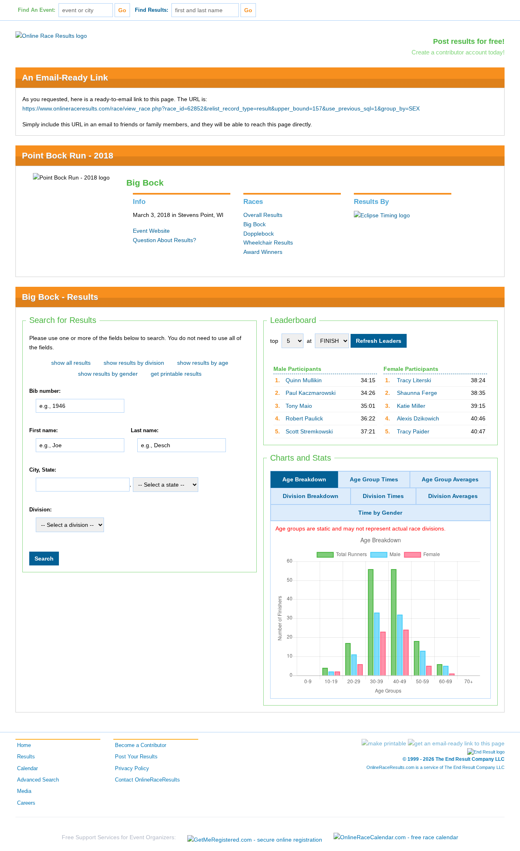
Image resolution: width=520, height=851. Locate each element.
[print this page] (384, 743)
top (274, 341)
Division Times (383, 496)
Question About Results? (164, 240)
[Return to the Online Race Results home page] (51, 35)
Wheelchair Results (268, 242)
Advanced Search (38, 780)
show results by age (202, 362)
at (309, 341)
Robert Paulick (304, 418)
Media (24, 791)
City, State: (42, 470)
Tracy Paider (413, 431)
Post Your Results (136, 757)
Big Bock (254, 224)
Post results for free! (469, 41)
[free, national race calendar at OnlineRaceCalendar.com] (396, 837)
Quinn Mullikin (304, 380)
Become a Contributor (140, 745)
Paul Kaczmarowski (311, 393)
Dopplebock (258, 233)
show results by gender (108, 373)
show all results (71, 362)
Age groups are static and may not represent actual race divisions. (360, 528)
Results (26, 757)
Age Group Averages (450, 479)
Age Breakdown (304, 479)
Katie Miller (411, 406)
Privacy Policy (132, 768)
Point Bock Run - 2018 (67, 155)
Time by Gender (380, 512)
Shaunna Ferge (417, 393)
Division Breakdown (310, 496)
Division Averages (453, 496)
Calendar (27, 768)
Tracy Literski (414, 380)
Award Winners (262, 252)
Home (24, 745)
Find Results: (151, 10)
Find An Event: (36, 10)
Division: (40, 510)
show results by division (134, 362)
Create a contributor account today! (458, 52)
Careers (26, 803)
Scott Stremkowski (309, 431)
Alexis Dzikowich (418, 418)
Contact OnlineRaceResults (147, 780)
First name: (43, 430)
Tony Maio (299, 406)
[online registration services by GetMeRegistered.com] (254, 837)
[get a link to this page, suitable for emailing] (456, 743)
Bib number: (45, 391)
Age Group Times (374, 479)
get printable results (176, 373)
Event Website (151, 230)
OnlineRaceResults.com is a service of (435, 767)
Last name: (144, 430)
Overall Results (262, 215)
